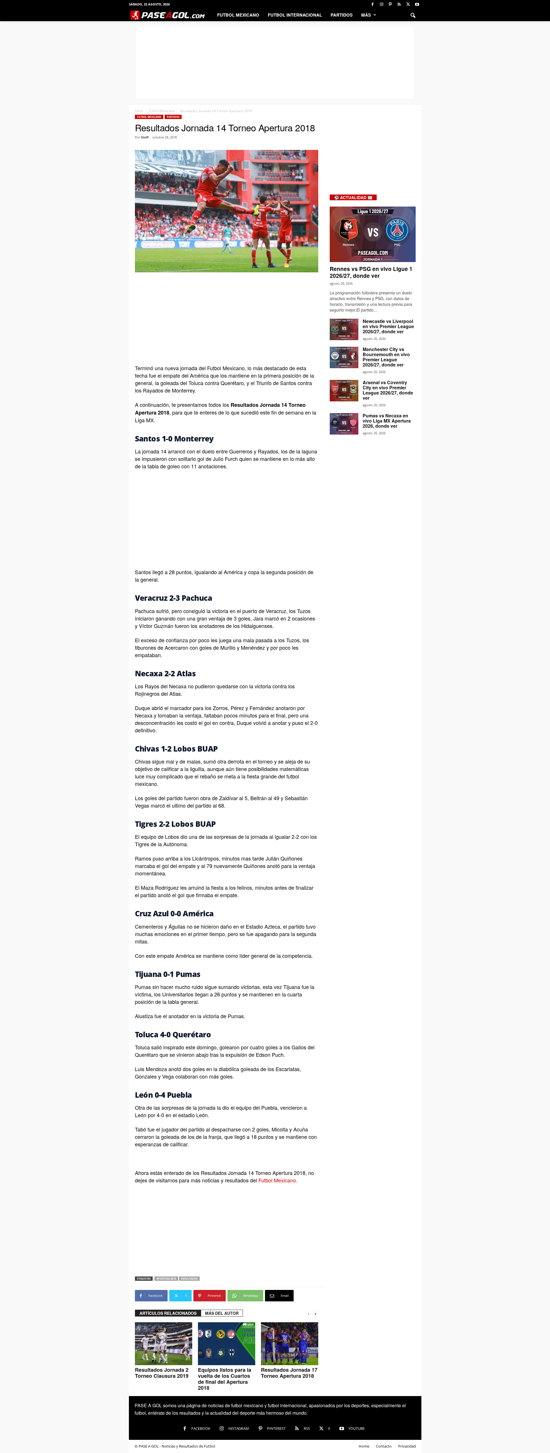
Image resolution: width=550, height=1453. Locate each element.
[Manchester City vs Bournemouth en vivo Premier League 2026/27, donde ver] (344, 357)
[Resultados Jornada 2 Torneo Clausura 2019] (163, 1343)
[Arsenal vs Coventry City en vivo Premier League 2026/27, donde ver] (344, 390)
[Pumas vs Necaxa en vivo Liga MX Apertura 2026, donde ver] (344, 424)
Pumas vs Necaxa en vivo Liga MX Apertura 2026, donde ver (387, 420)
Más (366, 15)
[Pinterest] (390, 4)
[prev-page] (308, 1313)
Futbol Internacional (295, 15)
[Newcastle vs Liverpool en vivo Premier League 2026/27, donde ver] (344, 329)
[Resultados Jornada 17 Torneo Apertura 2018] (289, 1343)
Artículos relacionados (168, 1313)
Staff (145, 137)
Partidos (342, 15)
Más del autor (222, 1313)
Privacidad (407, 1446)
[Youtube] (417, 4)
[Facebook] (372, 4)
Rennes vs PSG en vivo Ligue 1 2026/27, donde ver (371, 272)
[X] (408, 4)
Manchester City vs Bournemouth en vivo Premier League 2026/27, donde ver (386, 357)
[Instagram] (381, 4)
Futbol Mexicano (238, 15)
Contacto (384, 1446)
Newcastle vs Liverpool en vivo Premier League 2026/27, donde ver (388, 326)
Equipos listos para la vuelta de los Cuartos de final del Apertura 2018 (224, 1378)
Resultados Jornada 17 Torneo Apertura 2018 (289, 1372)
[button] (412, 15)
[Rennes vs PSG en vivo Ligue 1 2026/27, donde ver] (373, 234)
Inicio (139, 110)
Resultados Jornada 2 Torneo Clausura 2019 (161, 1372)
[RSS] (399, 4)
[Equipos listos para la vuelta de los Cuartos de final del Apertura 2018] (226, 1343)
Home (364, 1446)
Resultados (189, 1278)
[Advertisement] (275, 62)
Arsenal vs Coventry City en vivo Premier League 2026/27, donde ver (388, 390)
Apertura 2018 (166, 1278)
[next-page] (315, 1313)
